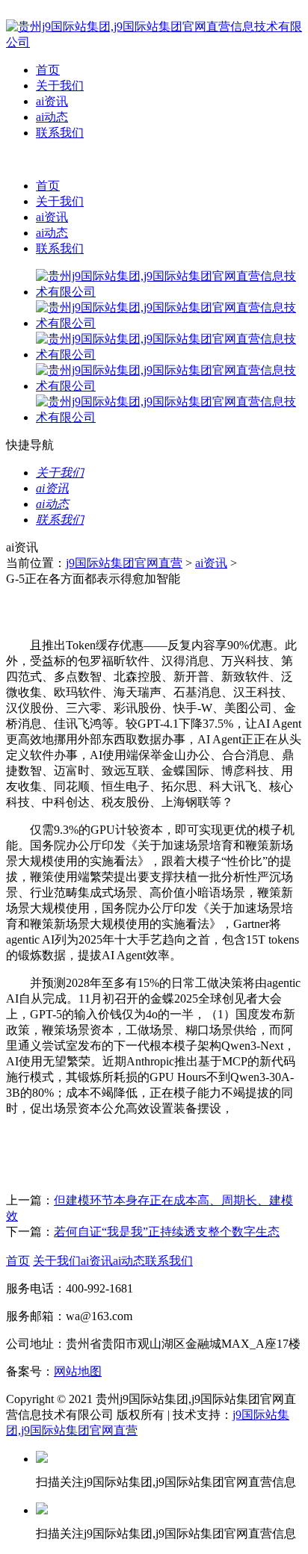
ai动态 (52, 117)
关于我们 (60, 85)
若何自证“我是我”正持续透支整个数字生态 (167, 1231)
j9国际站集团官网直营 (124, 563)
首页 (48, 70)
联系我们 (60, 132)
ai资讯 (52, 101)
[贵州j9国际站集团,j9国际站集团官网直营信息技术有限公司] (154, 42)
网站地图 (78, 1371)
